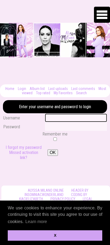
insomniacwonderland (44, 195)
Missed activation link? (23, 155)
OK (53, 152)
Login (22, 88)
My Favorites (63, 93)
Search (81, 93)
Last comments (83, 88)
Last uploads (58, 88)
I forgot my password (24, 147)
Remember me (55, 134)
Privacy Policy (62, 199)
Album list (37, 88)
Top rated (43, 93)
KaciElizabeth (31, 199)
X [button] (55, 235)
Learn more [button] (36, 221)
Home (9, 88)
